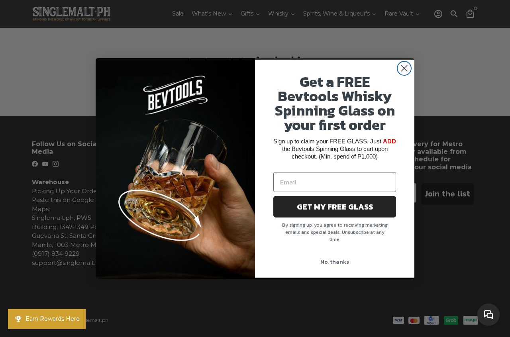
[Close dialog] (404, 68)
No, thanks (334, 262)
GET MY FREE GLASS (335, 207)
